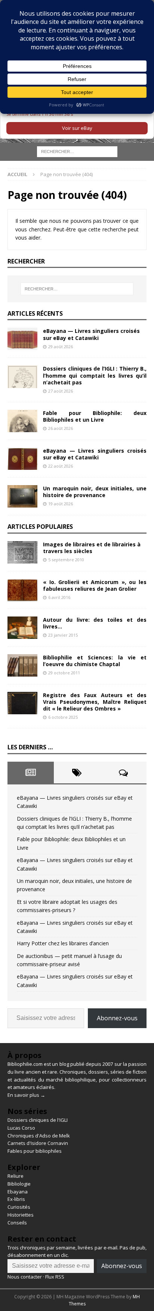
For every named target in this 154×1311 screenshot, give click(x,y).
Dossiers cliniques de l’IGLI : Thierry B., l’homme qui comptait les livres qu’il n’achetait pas (95, 375)
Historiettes (20, 1214)
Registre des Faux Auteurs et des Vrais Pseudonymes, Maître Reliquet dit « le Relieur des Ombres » (95, 702)
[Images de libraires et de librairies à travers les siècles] (22, 552)
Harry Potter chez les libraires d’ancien (63, 943)
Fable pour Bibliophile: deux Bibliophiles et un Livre (95, 416)
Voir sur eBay (77, 128)
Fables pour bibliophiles (34, 1151)
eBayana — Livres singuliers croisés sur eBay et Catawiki (91, 334)
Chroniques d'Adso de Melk (38, 1135)
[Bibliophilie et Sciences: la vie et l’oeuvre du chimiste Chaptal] (22, 665)
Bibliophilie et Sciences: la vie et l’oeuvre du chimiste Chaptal (95, 661)
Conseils (17, 1222)
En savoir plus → (26, 1095)
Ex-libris (16, 1199)
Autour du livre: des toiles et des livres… (95, 623)
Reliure (15, 1176)
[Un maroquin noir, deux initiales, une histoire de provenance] (22, 496)
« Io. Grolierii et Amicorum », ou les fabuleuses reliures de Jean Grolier (95, 585)
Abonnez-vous (117, 1018)
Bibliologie (19, 1183)
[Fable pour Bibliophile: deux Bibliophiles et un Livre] (22, 421)
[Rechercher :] (77, 151)
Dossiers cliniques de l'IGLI (37, 1120)
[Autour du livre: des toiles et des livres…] (22, 628)
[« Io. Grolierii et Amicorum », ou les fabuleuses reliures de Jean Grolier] (22, 590)
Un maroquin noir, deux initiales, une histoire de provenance (95, 492)
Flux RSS (54, 1276)
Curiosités (18, 1207)
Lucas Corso (21, 1127)
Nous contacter (24, 1276)
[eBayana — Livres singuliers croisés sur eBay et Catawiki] (22, 339)
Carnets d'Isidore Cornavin (37, 1143)
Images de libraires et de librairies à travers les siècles (92, 548)
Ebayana (17, 1191)
